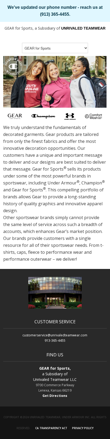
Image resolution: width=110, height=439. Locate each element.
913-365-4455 (55, 340)
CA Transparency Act (51, 428)
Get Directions (54, 395)
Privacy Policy (82, 428)
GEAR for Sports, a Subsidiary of (55, 28)
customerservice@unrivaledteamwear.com (54, 335)
